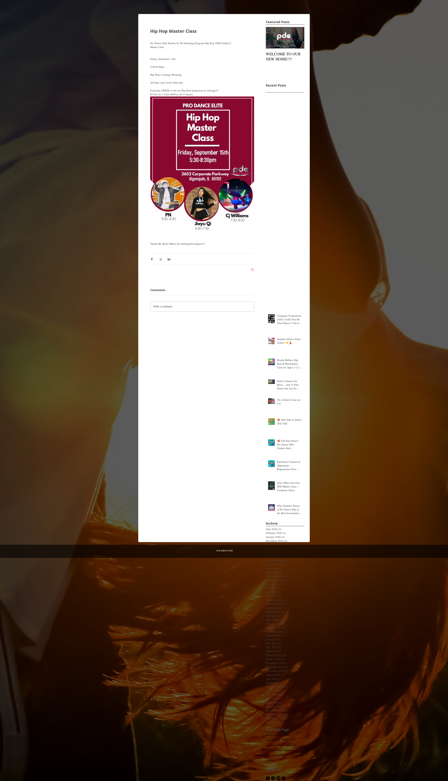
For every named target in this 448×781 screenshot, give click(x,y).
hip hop (288, 750)
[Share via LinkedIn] (169, 259)
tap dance (295, 755)
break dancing (273, 740)
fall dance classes (274, 750)
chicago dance (289, 740)
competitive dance (275, 745)
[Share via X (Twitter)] (160, 259)
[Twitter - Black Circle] (284, 778)
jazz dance (271, 755)
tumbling (270, 760)
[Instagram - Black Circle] (273, 778)
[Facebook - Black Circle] (268, 778)
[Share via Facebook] (151, 259)
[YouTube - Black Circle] (278, 778)
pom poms (283, 755)
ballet (286, 735)
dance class (291, 745)
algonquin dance (274, 735)
